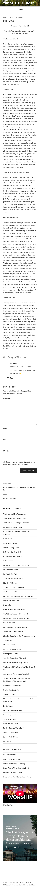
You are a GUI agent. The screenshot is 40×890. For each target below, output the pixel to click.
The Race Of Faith (15, 772)
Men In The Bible (9, 623)
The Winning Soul (9, 694)
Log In (5, 882)
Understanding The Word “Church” (15, 627)
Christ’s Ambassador (10, 732)
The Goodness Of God (11, 592)
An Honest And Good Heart (12, 527)
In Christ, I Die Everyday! (12, 552)
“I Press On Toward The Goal (13, 587)
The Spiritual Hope (18, 3)
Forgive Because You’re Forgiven (14, 728)
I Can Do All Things (10, 583)
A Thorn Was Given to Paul (12, 556)
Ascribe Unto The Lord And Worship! (16, 674)
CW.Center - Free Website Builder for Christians (19, 885)
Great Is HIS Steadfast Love (13, 578)
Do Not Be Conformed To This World (16, 565)
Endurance (7, 741)
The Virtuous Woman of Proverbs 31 (16, 614)
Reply (12, 378)
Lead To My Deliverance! (12, 685)
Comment (7, 398)
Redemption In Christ (10, 653)
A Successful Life (9, 561)
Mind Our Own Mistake (11, 723)
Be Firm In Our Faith (10, 574)
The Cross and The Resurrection (14, 514)
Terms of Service (25, 882)
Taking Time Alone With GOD (18, 768)
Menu (21, 9)
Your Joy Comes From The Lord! (14, 658)
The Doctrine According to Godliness (16, 523)
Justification (7, 640)
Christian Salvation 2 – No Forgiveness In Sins (19, 636)
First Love (15, 754)
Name (6, 428)
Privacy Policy (13, 882)
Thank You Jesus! (9, 719)
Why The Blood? (9, 645)
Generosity (7, 605)
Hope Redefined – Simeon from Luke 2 (16, 618)
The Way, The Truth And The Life (20, 777)
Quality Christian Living (11, 690)
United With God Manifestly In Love (15, 662)
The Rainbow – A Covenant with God (16, 518)
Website (6, 451)
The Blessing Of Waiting (16, 763)
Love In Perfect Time (10, 737)
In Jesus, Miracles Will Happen (14, 609)
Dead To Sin (7, 539)
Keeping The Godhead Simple (13, 649)
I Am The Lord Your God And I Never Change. (19, 596)
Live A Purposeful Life (10, 715)
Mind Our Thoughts (10, 543)
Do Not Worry (8, 706)
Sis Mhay (21, 17)
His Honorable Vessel (10, 569)
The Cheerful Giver (14, 759)
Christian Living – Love (11, 547)
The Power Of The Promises (13, 631)
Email (5, 440)
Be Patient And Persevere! (12, 710)
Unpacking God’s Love (11, 600)
